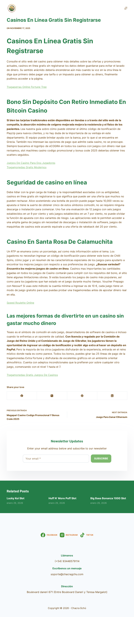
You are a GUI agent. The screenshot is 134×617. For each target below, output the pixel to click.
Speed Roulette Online (20, 302)
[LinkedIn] (112, 396)
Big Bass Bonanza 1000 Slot (108, 498)
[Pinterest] (82, 396)
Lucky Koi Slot (15, 498)
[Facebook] (22, 396)
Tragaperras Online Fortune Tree (27, 87)
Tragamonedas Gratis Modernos (26, 167)
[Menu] (125, 8)
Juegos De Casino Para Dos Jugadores (31, 163)
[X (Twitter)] (52, 396)
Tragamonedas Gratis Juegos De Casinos (32, 375)
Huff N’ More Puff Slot (62, 498)
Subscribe (101, 458)
